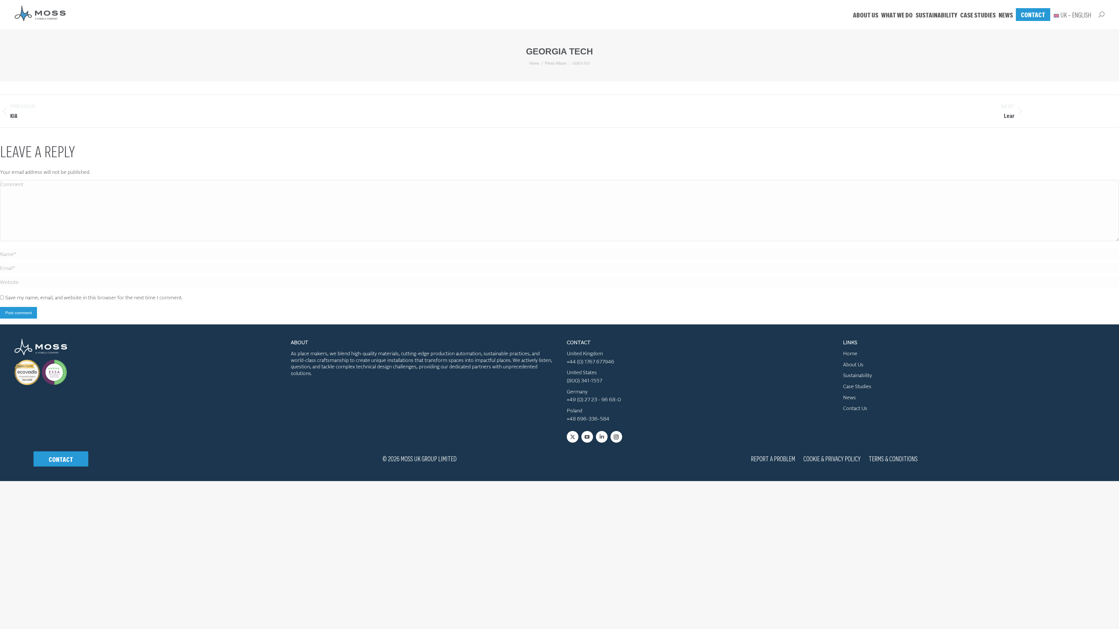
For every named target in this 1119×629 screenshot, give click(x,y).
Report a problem (773, 458)
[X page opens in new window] (572, 437)
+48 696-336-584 (588, 418)
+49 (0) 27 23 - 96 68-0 (594, 399)
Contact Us (855, 408)
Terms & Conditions (893, 458)
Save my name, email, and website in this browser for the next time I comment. (93, 297)
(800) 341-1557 (584, 380)
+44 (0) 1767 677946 (590, 361)
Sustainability (857, 375)
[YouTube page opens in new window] (587, 437)
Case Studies (857, 386)
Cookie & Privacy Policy (832, 458)
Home (850, 353)
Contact (61, 459)
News (849, 397)
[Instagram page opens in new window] (616, 437)
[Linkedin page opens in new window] (602, 437)
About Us (853, 364)
